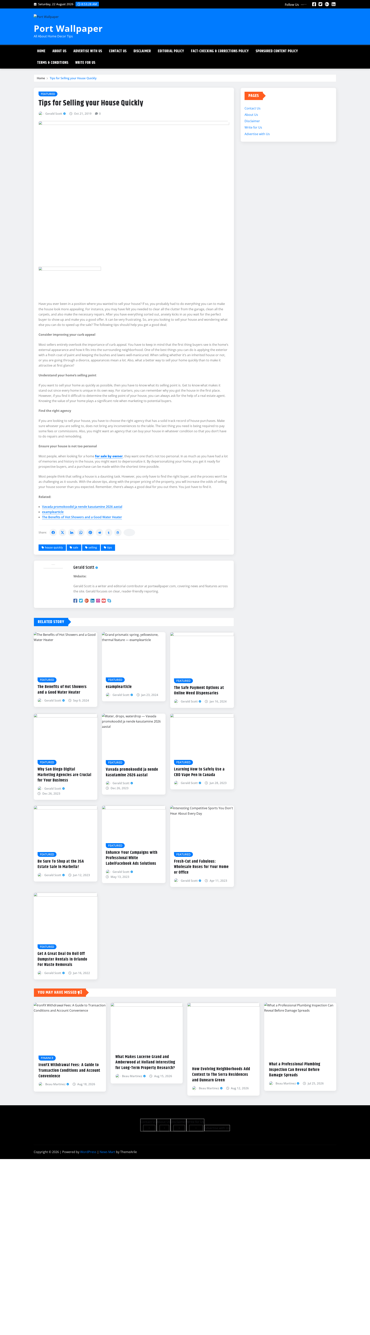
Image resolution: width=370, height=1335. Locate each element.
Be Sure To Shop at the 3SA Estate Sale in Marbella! (61, 864)
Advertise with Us (87, 51)
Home (41, 51)
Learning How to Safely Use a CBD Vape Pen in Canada (199, 772)
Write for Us (85, 63)
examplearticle (53, 512)
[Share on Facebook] (53, 532)
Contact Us (118, 51)
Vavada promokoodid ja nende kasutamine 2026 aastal (82, 507)
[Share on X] (62, 532)
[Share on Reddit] (99, 532)
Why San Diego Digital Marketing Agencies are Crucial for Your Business (64, 775)
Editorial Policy (171, 51)
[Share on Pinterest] (90, 532)
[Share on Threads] (118, 532)
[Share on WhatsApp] (81, 532)
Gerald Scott (53, 113)
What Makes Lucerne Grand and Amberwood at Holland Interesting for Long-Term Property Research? (145, 1062)
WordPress (88, 1152)
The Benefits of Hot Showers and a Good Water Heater (82, 517)
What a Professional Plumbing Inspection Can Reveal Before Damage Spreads (294, 1069)
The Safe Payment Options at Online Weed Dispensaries (199, 691)
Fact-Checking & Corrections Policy (220, 51)
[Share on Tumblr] (108, 532)
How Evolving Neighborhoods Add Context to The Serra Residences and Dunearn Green (221, 1074)
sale (75, 547)
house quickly (54, 547)
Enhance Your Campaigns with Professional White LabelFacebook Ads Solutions (131, 858)
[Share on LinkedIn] (71, 532)
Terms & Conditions (52, 63)
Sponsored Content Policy (277, 51)
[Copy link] (129, 532)
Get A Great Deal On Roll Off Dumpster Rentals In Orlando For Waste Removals (62, 959)
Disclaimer (142, 51)
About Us (59, 51)
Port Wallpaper (68, 28)
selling (92, 547)
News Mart (107, 1152)
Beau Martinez (55, 1084)
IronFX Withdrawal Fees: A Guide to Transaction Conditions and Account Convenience (69, 1070)
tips (109, 547)
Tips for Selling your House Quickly (73, 78)
